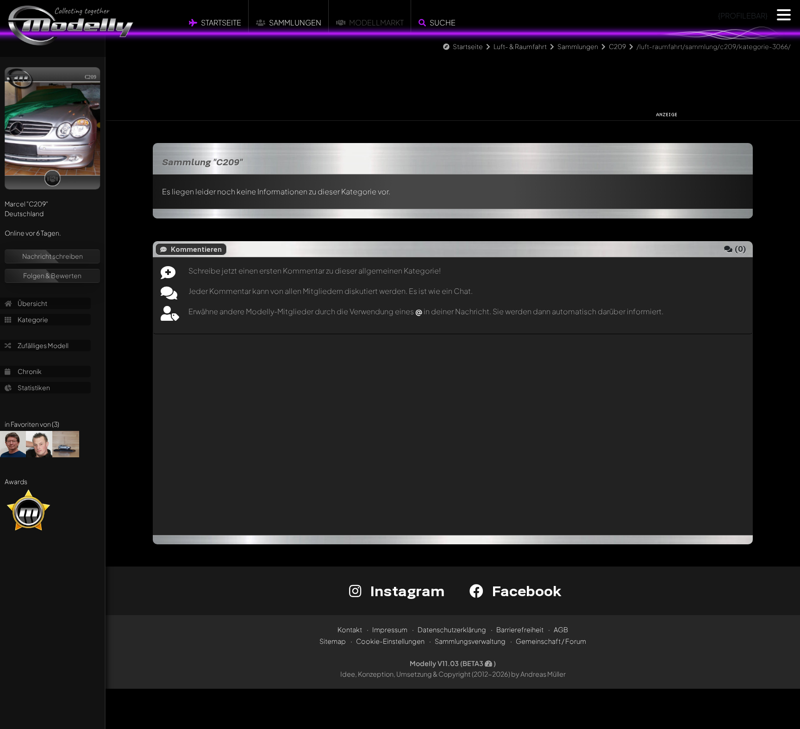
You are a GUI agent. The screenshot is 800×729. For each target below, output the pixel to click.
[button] (784, 14)
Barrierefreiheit (520, 629)
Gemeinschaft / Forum (551, 641)
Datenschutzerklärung (452, 629)
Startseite (221, 22)
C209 (617, 46)
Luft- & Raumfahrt (520, 46)
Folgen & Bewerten (52, 275)
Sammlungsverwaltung (470, 641)
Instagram (405, 591)
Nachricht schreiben (52, 256)
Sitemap (332, 641)
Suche (443, 22)
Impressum (389, 629)
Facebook (524, 591)
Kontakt (350, 629)
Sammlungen (295, 22)
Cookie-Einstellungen (390, 641)
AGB (561, 629)
